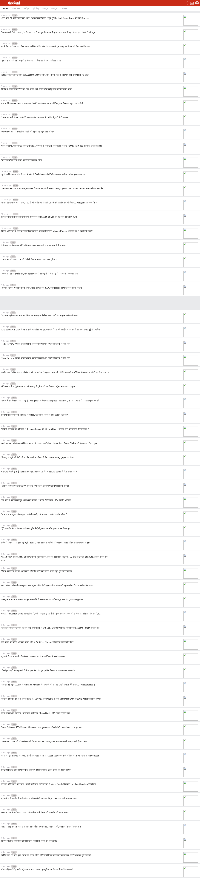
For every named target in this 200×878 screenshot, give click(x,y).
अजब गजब (16, 8)
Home (5, 8)
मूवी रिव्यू (36, 8)
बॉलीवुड (45, 8)
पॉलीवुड (26, 8)
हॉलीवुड (54, 8)
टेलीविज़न (63, 8)
